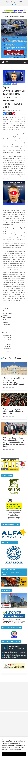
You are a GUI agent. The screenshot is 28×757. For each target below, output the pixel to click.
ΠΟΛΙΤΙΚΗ (14, 83)
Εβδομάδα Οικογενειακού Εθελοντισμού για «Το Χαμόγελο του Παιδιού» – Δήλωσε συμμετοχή (7, 316)
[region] (14, 747)
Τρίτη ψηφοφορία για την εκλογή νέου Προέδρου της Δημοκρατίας (13, 411)
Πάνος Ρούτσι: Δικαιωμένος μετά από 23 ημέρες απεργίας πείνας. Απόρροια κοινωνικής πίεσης (6, 342)
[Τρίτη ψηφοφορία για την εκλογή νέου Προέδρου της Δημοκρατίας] (14, 394)
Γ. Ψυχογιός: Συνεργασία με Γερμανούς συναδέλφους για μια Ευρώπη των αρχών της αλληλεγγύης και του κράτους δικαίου (14, 442)
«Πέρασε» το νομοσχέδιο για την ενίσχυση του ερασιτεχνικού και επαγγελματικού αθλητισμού (13, 381)
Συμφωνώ (14, 754)
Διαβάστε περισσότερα (15, 749)
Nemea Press (17, 110)
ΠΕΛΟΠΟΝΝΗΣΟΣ (6, 83)
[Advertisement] (14, 696)
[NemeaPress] (3, 62)
